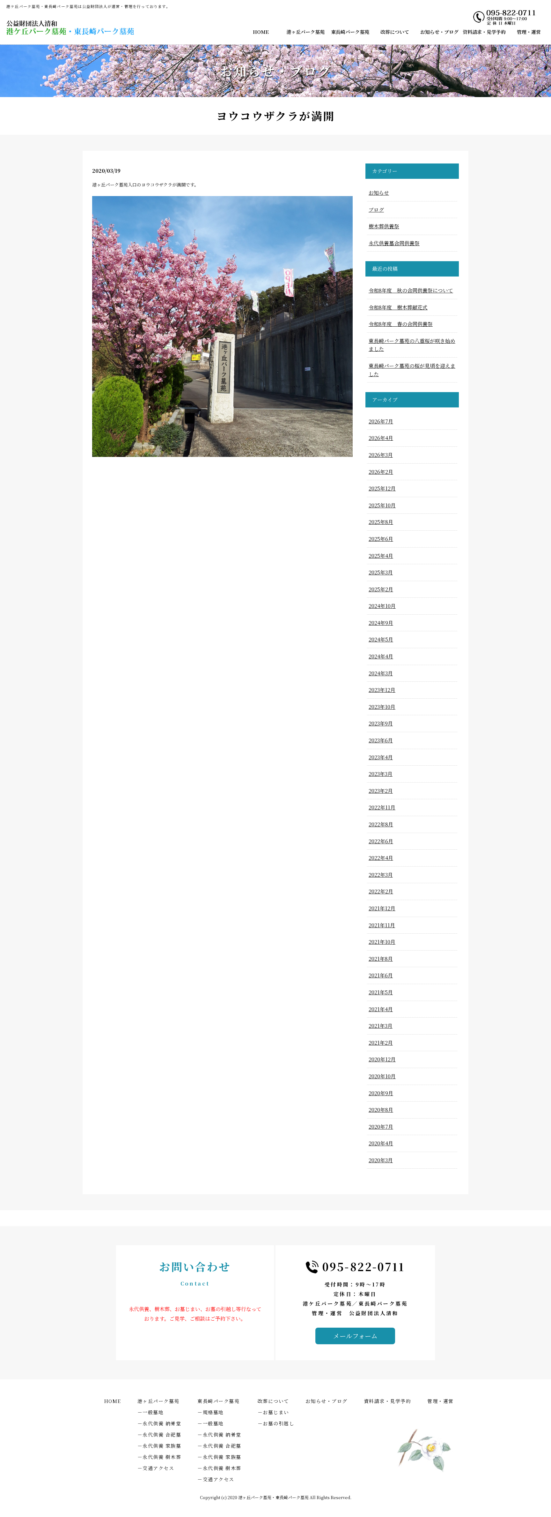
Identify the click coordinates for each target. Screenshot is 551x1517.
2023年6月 (381, 740)
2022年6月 (381, 841)
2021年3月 (381, 1025)
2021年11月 (382, 925)
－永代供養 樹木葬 (159, 1456)
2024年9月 (381, 622)
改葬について (394, 31)
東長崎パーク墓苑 (350, 31)
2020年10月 (382, 1076)
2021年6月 (381, 975)
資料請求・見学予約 (484, 31)
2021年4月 (381, 1009)
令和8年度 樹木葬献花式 (398, 307)
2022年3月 (381, 874)
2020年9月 (381, 1093)
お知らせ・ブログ (439, 31)
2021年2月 (381, 1042)
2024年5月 (381, 639)
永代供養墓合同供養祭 (394, 243)
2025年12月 (382, 488)
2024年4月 (381, 656)
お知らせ (379, 192)
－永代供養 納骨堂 (159, 1423)
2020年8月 (381, 1109)
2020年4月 (381, 1143)
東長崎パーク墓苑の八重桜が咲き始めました (412, 345)
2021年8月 (381, 958)
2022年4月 (381, 857)
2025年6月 (381, 538)
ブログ (376, 209)
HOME (261, 31)
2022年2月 (381, 891)
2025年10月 (382, 505)
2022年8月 (381, 824)
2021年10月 (382, 941)
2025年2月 (381, 589)
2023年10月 (382, 706)
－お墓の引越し (276, 1423)
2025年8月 (381, 522)
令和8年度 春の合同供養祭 (401, 324)
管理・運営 (529, 31)
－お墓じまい (273, 1412)
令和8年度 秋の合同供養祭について (411, 290)
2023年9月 (381, 723)
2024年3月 (381, 673)
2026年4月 (381, 438)
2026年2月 (381, 471)
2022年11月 (382, 807)
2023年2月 (381, 790)
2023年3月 (381, 773)
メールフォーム (355, 1335)
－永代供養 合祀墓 (159, 1434)
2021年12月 (382, 908)
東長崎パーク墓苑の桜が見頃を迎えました (412, 370)
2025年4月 (381, 555)
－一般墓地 (150, 1412)
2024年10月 (382, 606)
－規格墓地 (210, 1412)
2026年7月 (381, 421)
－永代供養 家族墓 (159, 1445)
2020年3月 (381, 1160)
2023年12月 (382, 690)
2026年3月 (381, 455)
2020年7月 (381, 1126)
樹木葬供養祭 (384, 226)
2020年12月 (382, 1059)
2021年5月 (381, 992)
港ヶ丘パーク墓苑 (305, 31)
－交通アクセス (155, 1468)
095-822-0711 (363, 1266)
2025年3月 (381, 572)
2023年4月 (381, 757)
